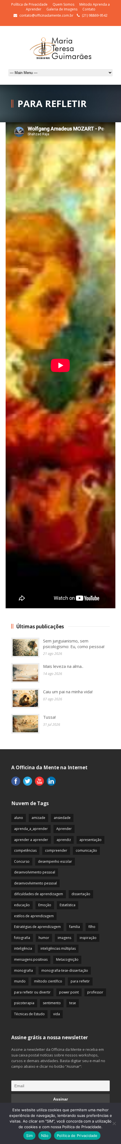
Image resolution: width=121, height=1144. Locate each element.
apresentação (90, 839)
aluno (18, 817)
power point (69, 992)
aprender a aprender (31, 839)
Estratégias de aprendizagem (37, 926)
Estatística (67, 905)
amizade (38, 817)
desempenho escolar (55, 861)
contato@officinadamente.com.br (46, 15)
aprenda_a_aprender (31, 828)
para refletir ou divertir (32, 992)
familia (74, 926)
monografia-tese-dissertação (64, 970)
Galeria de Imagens (61, 9)
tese (72, 1003)
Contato (88, 9)
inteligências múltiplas (58, 948)
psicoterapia (24, 1003)
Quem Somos (63, 4)
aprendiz (64, 839)
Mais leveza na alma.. (63, 666)
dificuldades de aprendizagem (38, 894)
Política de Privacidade (29, 4)
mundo (20, 981)
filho (91, 926)
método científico (48, 981)
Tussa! (49, 717)
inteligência (23, 948)
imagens (64, 937)
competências (25, 850)
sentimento (52, 1003)
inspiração (88, 937)
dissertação (80, 894)
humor (44, 937)
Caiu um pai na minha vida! (68, 691)
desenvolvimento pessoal (34, 872)
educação (22, 905)
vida (56, 1014)
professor (95, 992)
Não (44, 1135)
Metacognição (67, 959)
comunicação (86, 850)
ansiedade (62, 817)
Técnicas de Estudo (29, 1014)
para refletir (80, 981)
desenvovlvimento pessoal (35, 883)
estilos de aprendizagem (34, 916)
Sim (29, 1135)
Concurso (22, 861)
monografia (23, 970)
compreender (56, 850)
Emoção (44, 905)
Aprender (64, 828)
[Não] (114, 1123)
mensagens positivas (31, 959)
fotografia (22, 937)
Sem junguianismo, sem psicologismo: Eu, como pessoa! (73, 643)
